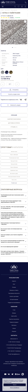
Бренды (14, 313)
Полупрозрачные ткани (14, 157)
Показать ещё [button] (14, 182)
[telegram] (12, 374)
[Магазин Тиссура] (14, 268)
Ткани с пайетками (14, 154)
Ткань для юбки (14, 164)
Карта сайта (14, 316)
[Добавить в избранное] (25, 21)
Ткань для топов (14, 161)
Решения (14, 331)
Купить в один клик (14, 94)
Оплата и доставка (14, 296)
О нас (14, 310)
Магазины (14, 325)
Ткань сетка (14, 179)
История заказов (14, 299)
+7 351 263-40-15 (11, 351)
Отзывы (14, 287)
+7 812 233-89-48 (10, 345)
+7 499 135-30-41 (12, 341)
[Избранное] (18, 6)
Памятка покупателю (14, 319)
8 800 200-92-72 (14, 338)
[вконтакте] (9, 374)
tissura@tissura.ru (15, 354)
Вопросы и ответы (14, 290)
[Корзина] (22, 6)
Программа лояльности (14, 293)
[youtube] (5, 374)
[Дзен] (17, 374)
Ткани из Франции (14, 167)
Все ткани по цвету (14, 173)
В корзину (16, 89)
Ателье (14, 328)
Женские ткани (14, 151)
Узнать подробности (14, 387)
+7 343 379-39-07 (11, 348)
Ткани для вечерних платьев (14, 176)
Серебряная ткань (14, 170)
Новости (14, 281)
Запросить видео (15, 105)
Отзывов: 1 (11, 17)
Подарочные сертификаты (14, 302)
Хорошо (14, 384)
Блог (14, 284)
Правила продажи (14, 322)
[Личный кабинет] (25, 6)
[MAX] (23, 374)
